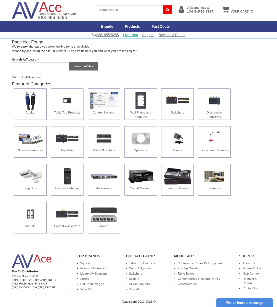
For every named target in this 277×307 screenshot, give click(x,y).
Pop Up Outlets (188, 268)
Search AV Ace (83, 66)
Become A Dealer (172, 35)
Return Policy (252, 268)
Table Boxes (186, 273)
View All (85, 289)
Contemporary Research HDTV (199, 278)
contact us (63, 51)
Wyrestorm (87, 263)
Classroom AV (187, 284)
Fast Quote (161, 26)
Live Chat (130, 35)
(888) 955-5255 (21, 287)
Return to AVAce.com (26, 77)
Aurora (85, 278)
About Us (249, 263)
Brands (107, 26)
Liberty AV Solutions (93, 273)
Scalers (134, 278)
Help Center (251, 273)
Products (132, 26)
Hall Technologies (92, 284)
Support (148, 35)
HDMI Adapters (139, 284)
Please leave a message (245, 303)
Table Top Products (142, 263)
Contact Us (250, 288)
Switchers (135, 273)
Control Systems (140, 268)
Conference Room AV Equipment (200, 263)
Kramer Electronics (93, 268)
